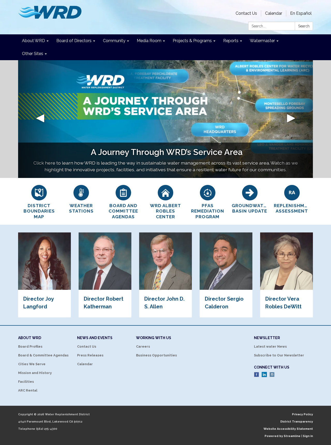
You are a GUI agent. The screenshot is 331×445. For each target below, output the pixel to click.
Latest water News (270, 346)
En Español (301, 13)
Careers (143, 346)
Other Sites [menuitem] (32, 53)
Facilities (26, 382)
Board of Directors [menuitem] (74, 40)
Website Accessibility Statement (288, 429)
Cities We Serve (32, 364)
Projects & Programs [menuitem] (192, 40)
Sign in (308, 436)
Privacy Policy (302, 414)
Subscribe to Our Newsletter (279, 355)
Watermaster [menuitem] (262, 40)
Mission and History (35, 373)
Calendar (273, 13)
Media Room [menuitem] (149, 40)
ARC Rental (27, 390)
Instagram (272, 374)
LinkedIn (264, 374)
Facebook (256, 374)
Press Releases (90, 355)
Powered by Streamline (282, 436)
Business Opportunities (156, 355)
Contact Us (246, 13)
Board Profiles (30, 346)
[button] (40, 119)
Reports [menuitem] (230, 40)
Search (304, 26)
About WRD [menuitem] (33, 40)
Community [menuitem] (114, 40)
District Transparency (296, 421)
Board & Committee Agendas (43, 355)
